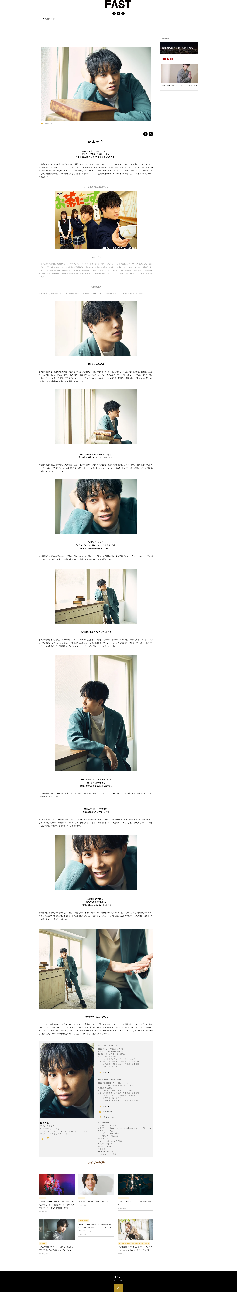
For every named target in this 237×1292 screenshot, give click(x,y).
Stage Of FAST (145, 1243)
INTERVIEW (43, 1243)
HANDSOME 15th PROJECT (132, 1243)
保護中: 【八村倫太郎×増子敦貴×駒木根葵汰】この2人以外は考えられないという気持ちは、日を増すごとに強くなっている (95, 1227)
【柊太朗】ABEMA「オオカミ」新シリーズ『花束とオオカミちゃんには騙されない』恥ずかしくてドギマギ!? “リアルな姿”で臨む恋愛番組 (56, 1205)
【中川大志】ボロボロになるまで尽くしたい (94, 1202)
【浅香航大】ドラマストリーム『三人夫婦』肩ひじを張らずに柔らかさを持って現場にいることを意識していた (181, 86)
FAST (116, 1281)
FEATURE (41, 123)
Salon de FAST (123, 1198)
